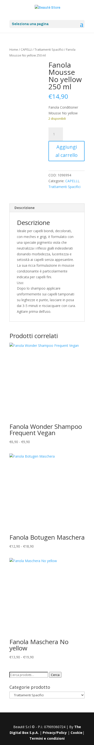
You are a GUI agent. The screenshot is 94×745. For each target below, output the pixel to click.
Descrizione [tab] (24, 207)
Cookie (76, 732)
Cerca (55, 675)
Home (13, 49)
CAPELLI (26, 49)
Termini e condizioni (47, 738)
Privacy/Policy (55, 732)
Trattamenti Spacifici (48, 49)
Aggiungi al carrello (66, 151)
